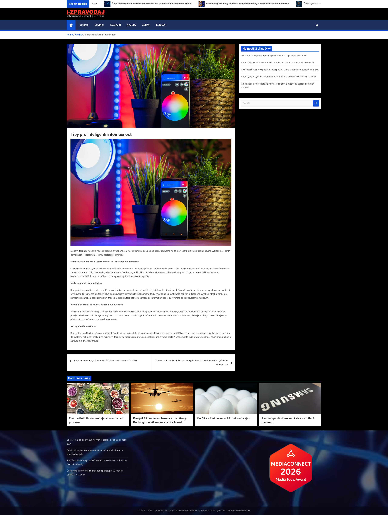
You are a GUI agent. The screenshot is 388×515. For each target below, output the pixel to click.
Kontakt (161, 25)
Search (316, 103)
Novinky (99, 25)
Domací (84, 25)
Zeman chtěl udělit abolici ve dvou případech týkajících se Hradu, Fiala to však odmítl (192, 362)
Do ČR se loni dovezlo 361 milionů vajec (223, 418)
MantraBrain (244, 510)
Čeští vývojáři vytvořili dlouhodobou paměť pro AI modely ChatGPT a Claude (278, 76)
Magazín (115, 25)
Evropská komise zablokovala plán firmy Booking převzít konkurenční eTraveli (159, 420)
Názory (131, 25)
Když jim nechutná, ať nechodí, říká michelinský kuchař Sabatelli (105, 360)
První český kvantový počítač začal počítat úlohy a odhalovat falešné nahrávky (280, 69)
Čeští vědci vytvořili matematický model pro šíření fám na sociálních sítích (277, 62)
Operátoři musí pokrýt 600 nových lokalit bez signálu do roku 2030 (273, 55)
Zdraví (146, 25)
